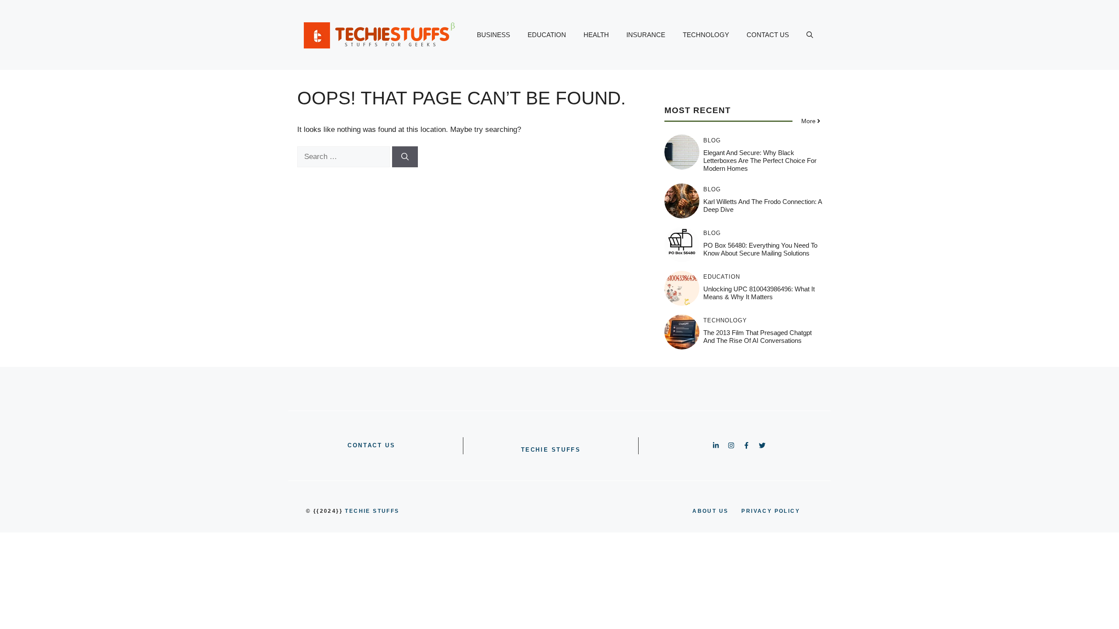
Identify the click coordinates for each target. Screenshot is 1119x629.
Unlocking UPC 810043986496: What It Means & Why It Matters (759, 293)
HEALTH (596, 34)
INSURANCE (645, 34)
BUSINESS (493, 34)
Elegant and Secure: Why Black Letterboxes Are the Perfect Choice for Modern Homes (760, 160)
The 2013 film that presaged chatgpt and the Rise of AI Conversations (757, 336)
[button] (810, 35)
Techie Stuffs (551, 449)
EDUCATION (547, 34)
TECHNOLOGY (706, 34)
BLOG (712, 140)
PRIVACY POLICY (770, 511)
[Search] (405, 156)
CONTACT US (768, 34)
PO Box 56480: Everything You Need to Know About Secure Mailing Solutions (760, 249)
